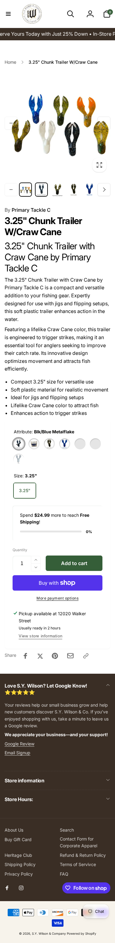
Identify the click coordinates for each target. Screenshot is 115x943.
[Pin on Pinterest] (55, 656)
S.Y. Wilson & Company (49, 933)
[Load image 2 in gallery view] (41, 189)
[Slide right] (104, 123)
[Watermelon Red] (80, 443)
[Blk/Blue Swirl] (34, 443)
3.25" (24, 490)
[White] (18, 459)
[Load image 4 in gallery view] (73, 189)
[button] (8, 14)
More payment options (57, 598)
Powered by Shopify (81, 933)
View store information (40, 636)
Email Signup (17, 752)
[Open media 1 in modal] (57, 123)
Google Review (19, 743)
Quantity (20, 550)
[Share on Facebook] (25, 656)
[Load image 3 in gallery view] (57, 189)
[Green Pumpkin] (49, 443)
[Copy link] (86, 656)
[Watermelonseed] (95, 443)
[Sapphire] (64, 443)
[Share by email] (70, 656)
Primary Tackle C (28, 210)
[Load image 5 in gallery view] (89, 189)
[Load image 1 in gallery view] (25, 189)
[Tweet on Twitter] (40, 656)
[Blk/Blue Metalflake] (18, 443)
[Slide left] (11, 123)
